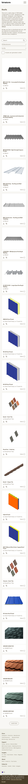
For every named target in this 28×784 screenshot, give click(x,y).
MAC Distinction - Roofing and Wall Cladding (12, 218)
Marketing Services (16, 746)
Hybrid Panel (6, 514)
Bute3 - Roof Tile (7, 417)
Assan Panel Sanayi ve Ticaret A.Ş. (13, 321)
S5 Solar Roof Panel (8, 613)
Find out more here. (16, 779)
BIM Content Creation (6, 746)
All (2, 754)
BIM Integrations (17, 748)
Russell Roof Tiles (9, 419)
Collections (10, 735)
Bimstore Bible (13, 744)
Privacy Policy (15, 774)
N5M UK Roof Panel (8, 319)
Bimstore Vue (12, 739)
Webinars (4, 756)
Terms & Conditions (6, 774)
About (3, 761)
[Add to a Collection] (6, 88)
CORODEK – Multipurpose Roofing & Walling (13, 252)
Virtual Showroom (6, 737)
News (5, 754)
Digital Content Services (7, 748)
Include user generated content (13, 52)
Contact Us (7, 761)
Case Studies (10, 754)
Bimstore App (5, 739)
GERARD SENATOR (8, 646)
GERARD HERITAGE (8, 711)
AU (4, 772)
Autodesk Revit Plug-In (7, 749)
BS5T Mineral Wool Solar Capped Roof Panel (13, 548)
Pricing (3, 744)
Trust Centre (14, 761)
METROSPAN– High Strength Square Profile (13, 150)
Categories (4, 735)
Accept (4, 781)
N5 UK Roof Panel (8, 351)
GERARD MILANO (8, 678)
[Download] (3, 88)
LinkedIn (9, 766)
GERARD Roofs (8, 648)
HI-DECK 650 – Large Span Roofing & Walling (13, 286)
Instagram (18, 766)
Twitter (13, 766)
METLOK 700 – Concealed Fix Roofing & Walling (14, 83)
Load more (14, 723)
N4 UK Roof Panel (8, 384)
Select (21, 88)
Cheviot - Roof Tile (8, 581)
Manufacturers (17, 735)
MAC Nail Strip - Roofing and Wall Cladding (12, 184)
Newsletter (4, 766)
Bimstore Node (15, 737)
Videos (15, 754)
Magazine (20, 754)
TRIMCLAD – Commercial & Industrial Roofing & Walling (13, 116)
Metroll (4, 26)
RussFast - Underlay (8, 449)
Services (8, 744)
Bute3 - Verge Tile (8, 482)
